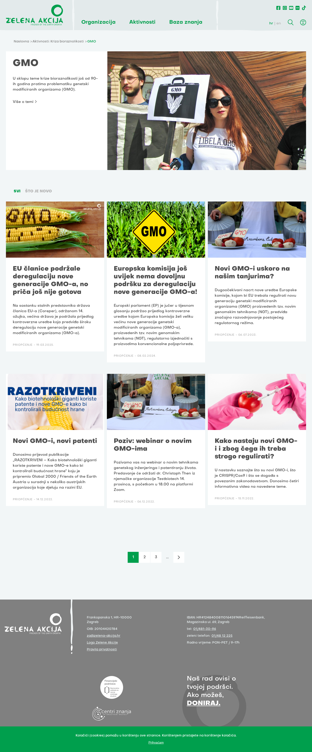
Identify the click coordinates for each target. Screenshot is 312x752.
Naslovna (21, 41)
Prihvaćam (156, 742)
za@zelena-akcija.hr (103, 635)
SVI (17, 191)
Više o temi (23, 102)
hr (271, 23)
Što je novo (38, 191)
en (278, 23)
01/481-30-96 (204, 629)
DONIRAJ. (203, 703)
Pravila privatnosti (102, 649)
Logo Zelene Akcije (102, 642)
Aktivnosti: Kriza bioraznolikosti (58, 41)
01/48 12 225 (222, 635)
